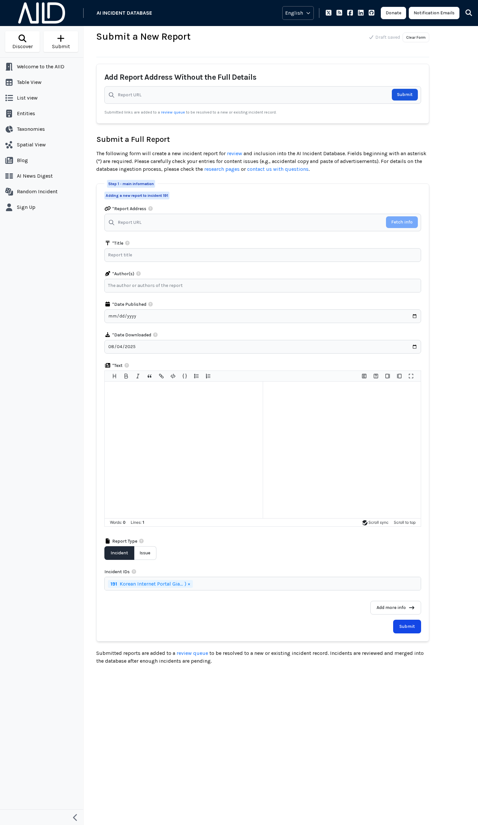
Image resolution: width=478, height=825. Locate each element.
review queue (173, 112)
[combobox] (264, 285)
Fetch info (402, 222)
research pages (222, 169)
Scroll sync (378, 522)
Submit (405, 94)
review (234, 153)
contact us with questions (278, 169)
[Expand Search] (464, 13)
